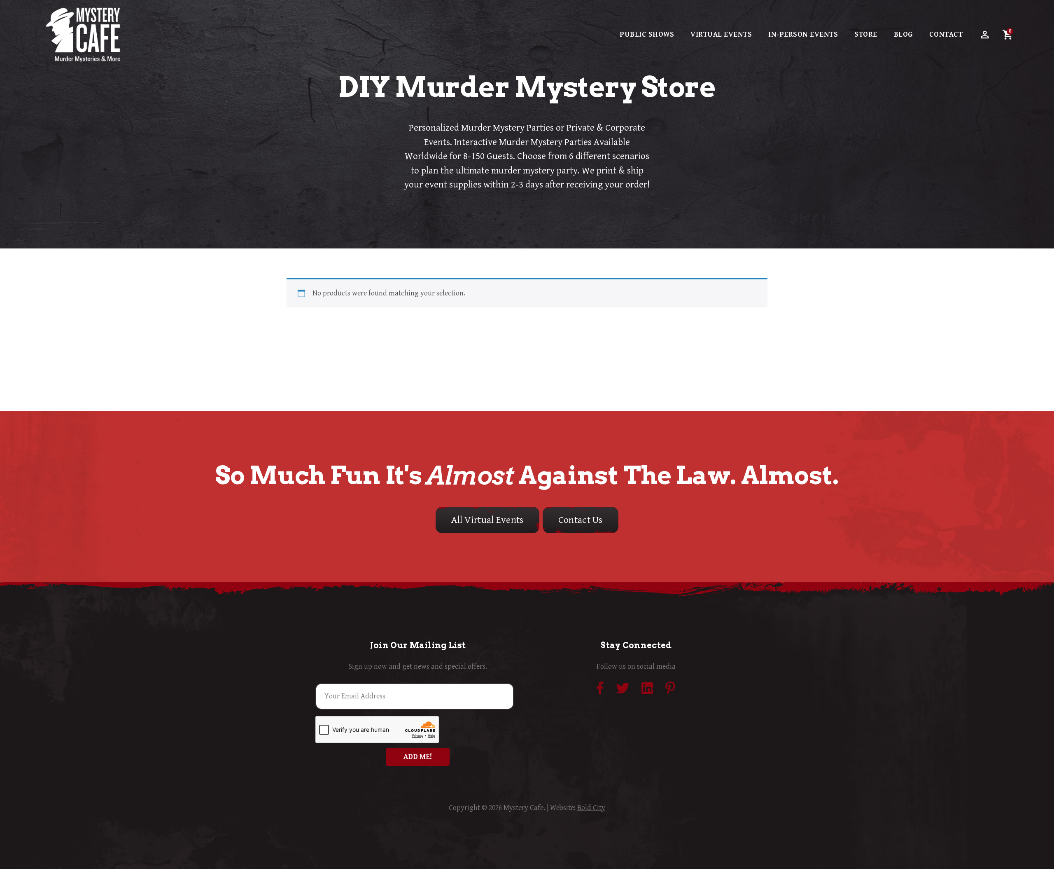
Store (865, 34)
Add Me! (417, 756)
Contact (946, 34)
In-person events (803, 34)
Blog (903, 34)
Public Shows (647, 34)
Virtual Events (721, 34)
